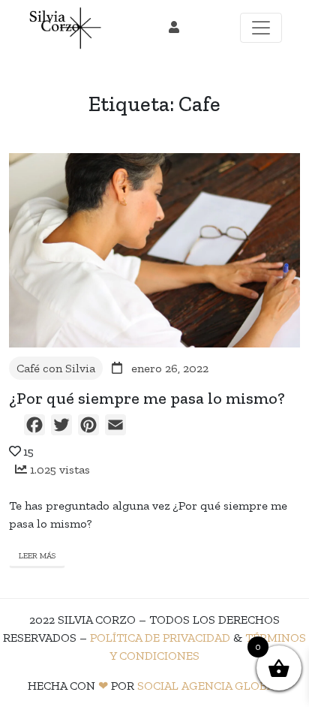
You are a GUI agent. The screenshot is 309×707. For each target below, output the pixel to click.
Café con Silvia (55, 368)
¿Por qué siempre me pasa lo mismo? (147, 398)
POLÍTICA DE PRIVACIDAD (160, 637)
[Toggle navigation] (261, 28)
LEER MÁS (37, 556)
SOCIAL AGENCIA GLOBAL (209, 685)
